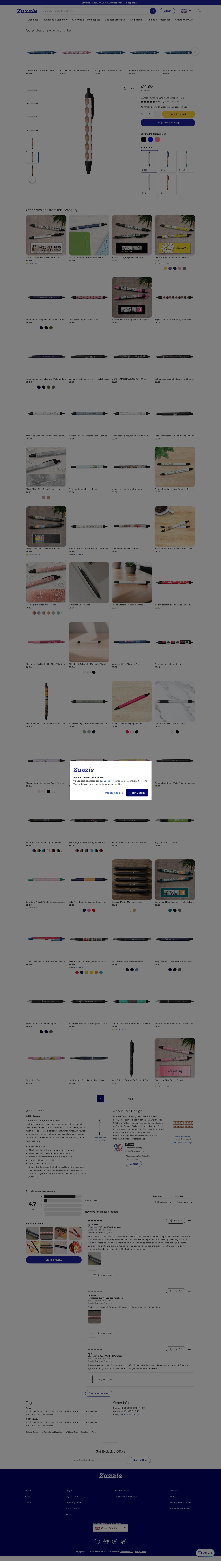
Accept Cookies (137, 792)
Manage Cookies (114, 792)
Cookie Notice (110, 781)
